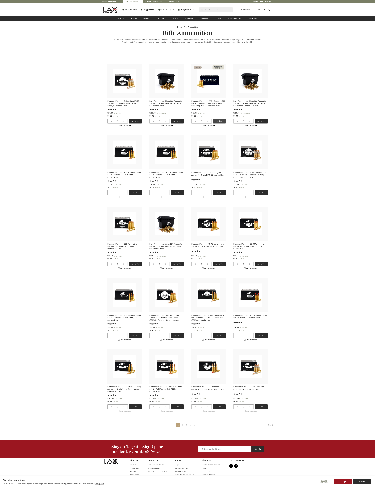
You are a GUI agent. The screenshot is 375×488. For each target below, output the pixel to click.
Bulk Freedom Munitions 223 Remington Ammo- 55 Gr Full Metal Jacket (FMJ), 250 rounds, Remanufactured (250, 103)
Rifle (133, 18)
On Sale (133, 465)
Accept (343, 482)
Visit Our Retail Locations (211, 465)
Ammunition (134, 468)
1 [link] (178, 425)
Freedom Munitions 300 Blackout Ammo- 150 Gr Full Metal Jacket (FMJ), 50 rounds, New (124, 317)
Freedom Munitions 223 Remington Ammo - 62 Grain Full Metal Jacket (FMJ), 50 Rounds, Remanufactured (164, 317)
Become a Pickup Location (157, 471)
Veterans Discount (208, 475)
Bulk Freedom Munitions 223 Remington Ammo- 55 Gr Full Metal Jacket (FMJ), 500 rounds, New (166, 246)
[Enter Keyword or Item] (202, 10)
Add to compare (125, 125)
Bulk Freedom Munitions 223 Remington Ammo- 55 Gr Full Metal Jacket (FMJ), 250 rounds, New (166, 103)
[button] (263, 10)
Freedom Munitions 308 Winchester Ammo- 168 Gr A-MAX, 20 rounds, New (207, 388)
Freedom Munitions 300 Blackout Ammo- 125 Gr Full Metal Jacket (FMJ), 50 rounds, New (124, 175)
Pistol (120, 18)
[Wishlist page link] (269, 10)
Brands (188, 18)
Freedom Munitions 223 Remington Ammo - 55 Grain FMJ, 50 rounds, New (207, 174)
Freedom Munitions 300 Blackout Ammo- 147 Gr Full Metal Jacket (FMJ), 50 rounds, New (166, 175)
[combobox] (218, 10)
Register (268, 1)
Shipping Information (182, 468)
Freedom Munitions (108, 1)
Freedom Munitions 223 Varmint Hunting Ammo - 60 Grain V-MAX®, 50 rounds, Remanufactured (124, 389)
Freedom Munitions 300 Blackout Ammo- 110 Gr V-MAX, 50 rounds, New (250, 317)
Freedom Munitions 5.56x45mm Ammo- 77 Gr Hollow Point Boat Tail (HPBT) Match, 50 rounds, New (249, 175)
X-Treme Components (153, 1)
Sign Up (257, 449)
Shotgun (146, 18)
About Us (205, 468)
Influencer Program (154, 468)
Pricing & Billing (180, 471)
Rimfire (161, 18)
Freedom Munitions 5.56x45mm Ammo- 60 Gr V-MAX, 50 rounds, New (249, 388)
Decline (362, 482)
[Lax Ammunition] (110, 9)
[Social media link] (231, 466)
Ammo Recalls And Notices (184, 475)
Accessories (233, 18)
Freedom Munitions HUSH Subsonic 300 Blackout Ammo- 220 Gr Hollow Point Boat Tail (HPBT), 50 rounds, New (208, 103)
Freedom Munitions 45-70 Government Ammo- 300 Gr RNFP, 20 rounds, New (207, 245)
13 (195, 425)
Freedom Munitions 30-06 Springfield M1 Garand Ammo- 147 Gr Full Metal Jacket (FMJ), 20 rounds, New (208, 317)
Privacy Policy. (100, 484)
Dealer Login (258, 1)
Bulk (174, 18)
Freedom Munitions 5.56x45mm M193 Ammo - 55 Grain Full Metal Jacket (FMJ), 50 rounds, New (123, 103)
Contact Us (206, 471)
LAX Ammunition (132, 1)
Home (179, 27)
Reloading (134, 471)
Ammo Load (174, 1)
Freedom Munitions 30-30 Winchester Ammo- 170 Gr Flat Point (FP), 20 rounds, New (249, 246)
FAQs (177, 465)
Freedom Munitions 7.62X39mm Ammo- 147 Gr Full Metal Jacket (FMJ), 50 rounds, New (166, 389)
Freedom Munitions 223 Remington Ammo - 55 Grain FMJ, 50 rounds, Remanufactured (122, 246)
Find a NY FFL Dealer (155, 465)
